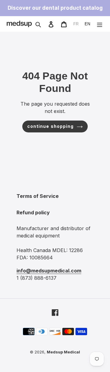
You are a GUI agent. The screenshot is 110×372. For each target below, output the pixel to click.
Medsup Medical (63, 352)
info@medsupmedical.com (48, 271)
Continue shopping (50, 126)
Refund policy (33, 212)
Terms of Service (37, 196)
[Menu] (99, 23)
